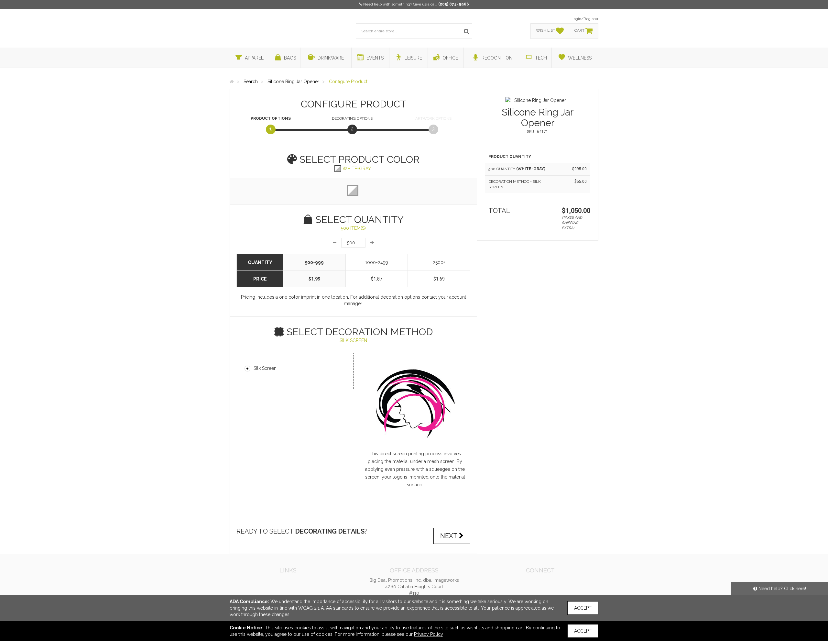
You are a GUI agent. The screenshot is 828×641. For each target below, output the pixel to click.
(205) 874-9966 (453, 4)
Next (449, 536)
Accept (583, 608)
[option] (537, 100)
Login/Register (585, 19)
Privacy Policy (428, 634)
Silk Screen (265, 368)
